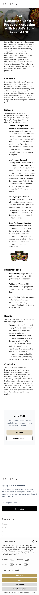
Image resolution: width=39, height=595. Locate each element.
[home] (9, 4)
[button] (35, 4)
